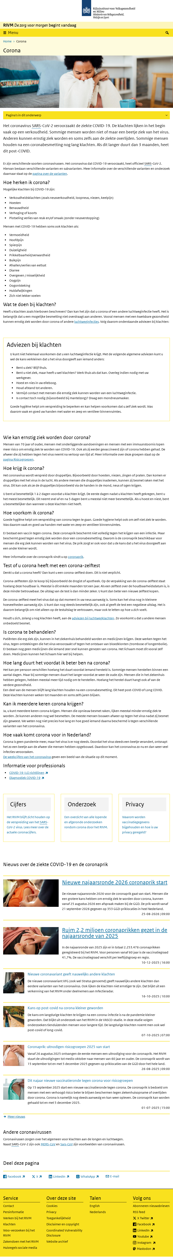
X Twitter (153, 1218)
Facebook (153, 1224)
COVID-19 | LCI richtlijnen (28, 773)
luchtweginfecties (86, 322)
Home (7, 41)
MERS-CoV (48, 1144)
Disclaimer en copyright (62, 1224)
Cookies (51, 1206)
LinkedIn (153, 1230)
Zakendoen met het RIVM (21, 1241)
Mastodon (153, 1248)
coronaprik (75, 557)
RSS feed (139, 1212)
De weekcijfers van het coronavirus (27, 757)
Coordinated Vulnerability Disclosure (64, 1232)
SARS (36, 125)
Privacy (51, 1212)
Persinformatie (13, 1212)
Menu (13, 32)
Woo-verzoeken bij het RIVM (19, 1232)
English (95, 1206)
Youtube (153, 1236)
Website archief (57, 1241)
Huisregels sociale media (20, 1248)
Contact (8, 1206)
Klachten (9, 1224)
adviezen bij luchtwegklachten (93, 618)
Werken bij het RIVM (17, 1218)
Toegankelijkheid (58, 1218)
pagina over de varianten (49, 174)
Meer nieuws (16, 1117)
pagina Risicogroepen (18, 459)
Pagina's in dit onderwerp (23, 115)
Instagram (153, 1242)
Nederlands (98, 1212)
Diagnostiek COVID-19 (26, 778)
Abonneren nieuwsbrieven (151, 1206)
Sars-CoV (66, 1144)
